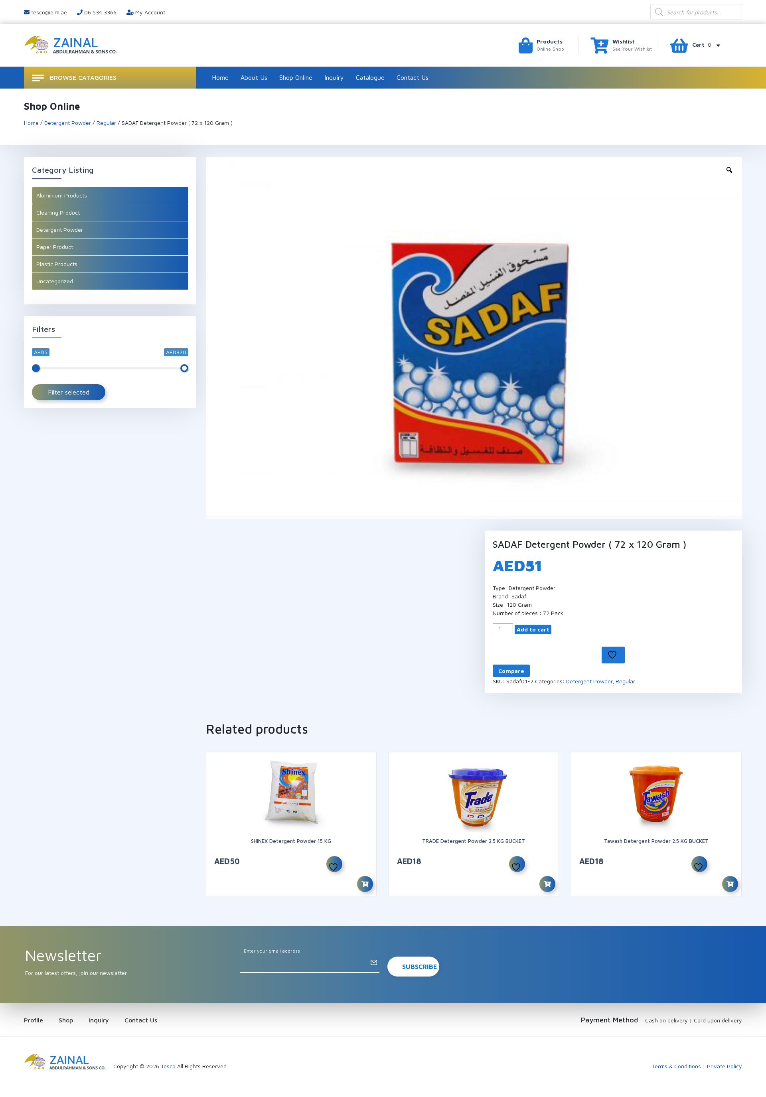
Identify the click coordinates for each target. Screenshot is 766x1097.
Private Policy (724, 1066)
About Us (254, 77)
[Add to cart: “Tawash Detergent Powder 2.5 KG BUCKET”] (730, 884)
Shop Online (295, 77)
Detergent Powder (67, 122)
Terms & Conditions (676, 1066)
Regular (106, 122)
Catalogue (370, 77)
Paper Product (54, 246)
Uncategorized (54, 281)
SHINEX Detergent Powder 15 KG (291, 841)
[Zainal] (71, 44)
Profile (33, 1020)
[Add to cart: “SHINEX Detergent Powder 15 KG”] (365, 884)
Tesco (168, 1066)
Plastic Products (56, 263)
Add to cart (533, 629)
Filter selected (68, 392)
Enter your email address (272, 951)
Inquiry (334, 77)
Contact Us (412, 77)
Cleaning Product (58, 212)
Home (220, 77)
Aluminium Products (61, 195)
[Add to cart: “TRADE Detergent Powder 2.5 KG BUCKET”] (547, 884)
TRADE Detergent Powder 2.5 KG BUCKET (473, 841)
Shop (66, 1020)
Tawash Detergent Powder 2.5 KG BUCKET (656, 841)
